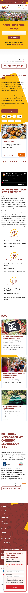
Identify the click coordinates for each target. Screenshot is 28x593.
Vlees (9, 116)
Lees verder (5, 353)
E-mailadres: (9, 574)
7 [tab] (16, 161)
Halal (4, 121)
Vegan (19, 116)
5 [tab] (12, 161)
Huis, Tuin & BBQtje (14, 341)
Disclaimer (3, 584)
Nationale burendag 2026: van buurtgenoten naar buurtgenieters (14, 375)
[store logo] (7, 7)
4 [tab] (10, 161)
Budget (18, 121)
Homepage (6, 341)
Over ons (3, 521)
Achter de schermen (8, 342)
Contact (3, 526)
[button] (26, 5)
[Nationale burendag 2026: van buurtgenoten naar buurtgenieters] (14, 364)
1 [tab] (3, 161)
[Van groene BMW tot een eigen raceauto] (14, 397)
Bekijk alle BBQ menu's (9, 111)
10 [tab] (23, 161)
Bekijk (22, 155)
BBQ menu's (4, 510)
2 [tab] (5, 161)
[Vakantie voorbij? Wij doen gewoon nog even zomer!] (14, 327)
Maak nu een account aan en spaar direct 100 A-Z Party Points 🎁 (14, 66)
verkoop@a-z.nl (6, 542)
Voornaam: (8, 569)
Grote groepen (4, 513)
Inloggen (22, 5)
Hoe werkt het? (4, 523)
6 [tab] (14, 161)
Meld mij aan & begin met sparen (15, 586)
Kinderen (11, 121)
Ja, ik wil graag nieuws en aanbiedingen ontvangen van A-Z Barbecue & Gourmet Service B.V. (14, 580)
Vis (14, 116)
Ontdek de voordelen (10, 60)
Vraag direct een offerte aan (11, 488)
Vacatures (3, 528)
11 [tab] (25, 161)
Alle (4, 116)
